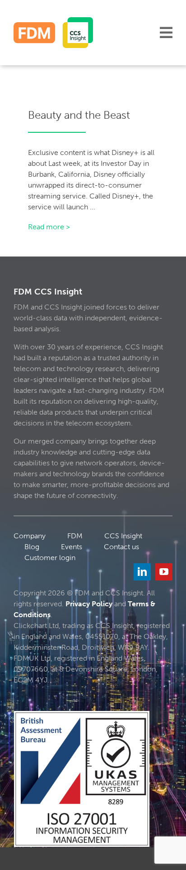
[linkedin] (142, 571)
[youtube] (163, 571)
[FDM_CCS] (53, 20)
